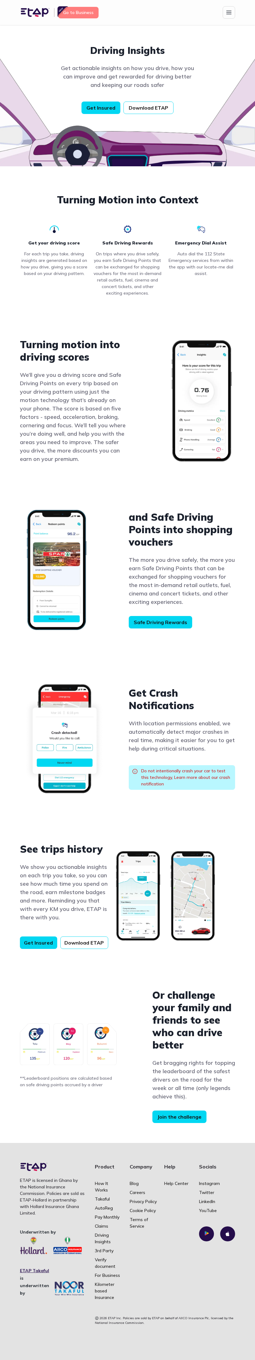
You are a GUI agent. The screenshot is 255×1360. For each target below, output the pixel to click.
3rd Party (104, 1250)
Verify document (105, 1263)
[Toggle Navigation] (229, 12)
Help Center (176, 1183)
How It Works (101, 1187)
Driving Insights (103, 1238)
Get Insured (100, 108)
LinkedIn (207, 1201)
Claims (101, 1226)
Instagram (209, 1183)
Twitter (206, 1192)
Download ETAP (148, 108)
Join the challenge (179, 1117)
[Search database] (206, 1233)
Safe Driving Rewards (160, 622)
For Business (107, 1275)
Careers (137, 1192)
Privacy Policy (143, 1201)
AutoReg (104, 1208)
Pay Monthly (107, 1217)
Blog (134, 1183)
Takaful (102, 1199)
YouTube (208, 1210)
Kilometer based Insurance (104, 1291)
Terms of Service (139, 1223)
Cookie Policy (143, 1210)
